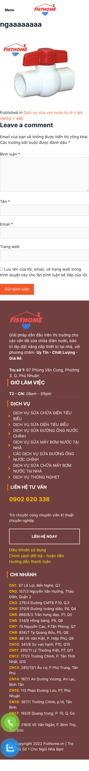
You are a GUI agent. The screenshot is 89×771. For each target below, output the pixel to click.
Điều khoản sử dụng (27, 550)
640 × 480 (13, 118)
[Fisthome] (45, 10)
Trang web (10, 246)
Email (6, 224)
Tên (5, 201)
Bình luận (10, 154)
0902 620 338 (29, 499)
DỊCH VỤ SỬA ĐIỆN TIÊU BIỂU (41, 424)
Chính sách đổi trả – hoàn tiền (36, 556)
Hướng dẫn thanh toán (30, 561)
